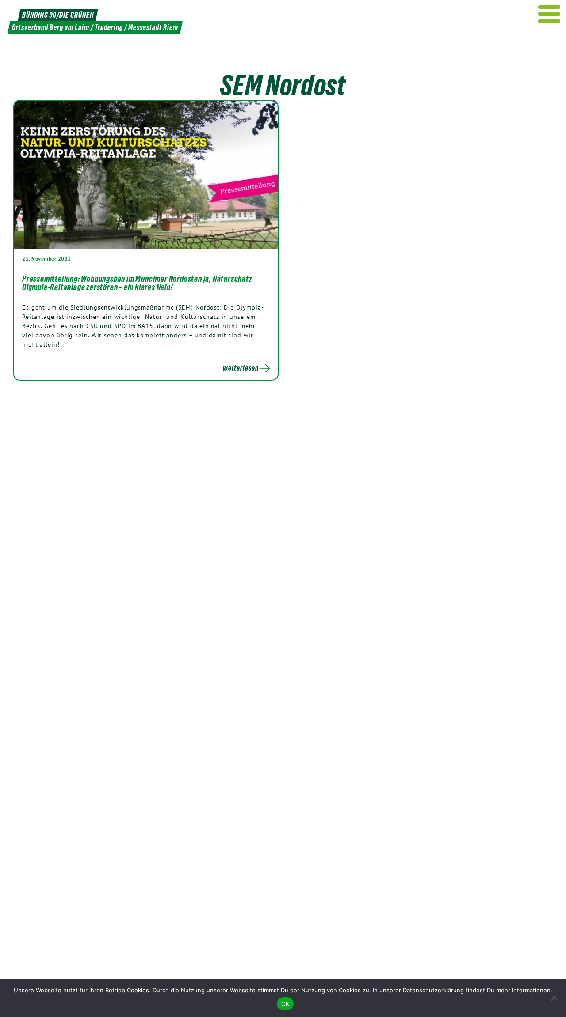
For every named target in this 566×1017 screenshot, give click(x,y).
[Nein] (555, 998)
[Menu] (549, 14)
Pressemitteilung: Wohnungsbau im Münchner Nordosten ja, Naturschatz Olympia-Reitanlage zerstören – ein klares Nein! (137, 283)
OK (285, 1003)
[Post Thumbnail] (146, 174)
